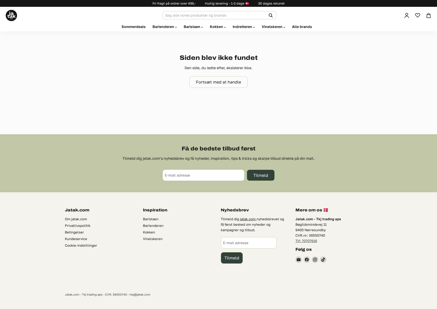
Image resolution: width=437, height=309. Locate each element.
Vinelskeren (272, 26)
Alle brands (302, 26)
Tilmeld (260, 175)
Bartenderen (163, 26)
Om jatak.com (76, 219)
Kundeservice (76, 239)
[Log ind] (407, 15)
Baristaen (192, 26)
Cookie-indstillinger (81, 245)
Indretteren (243, 26)
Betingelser (74, 232)
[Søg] (270, 15)
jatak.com (248, 219)
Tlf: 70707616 (306, 241)
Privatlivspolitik (77, 225)
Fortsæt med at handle (218, 81)
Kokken (217, 26)
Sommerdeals (134, 26)
